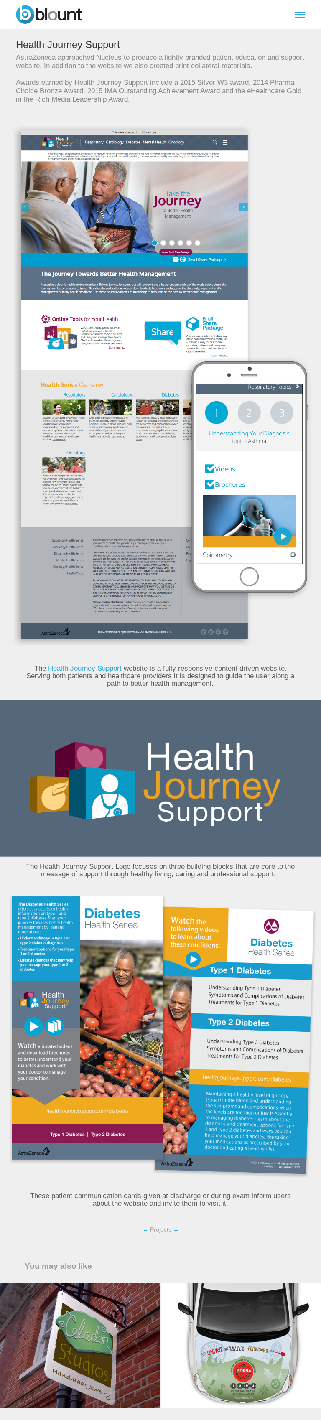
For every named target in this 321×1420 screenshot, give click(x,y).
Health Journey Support (85, 668)
